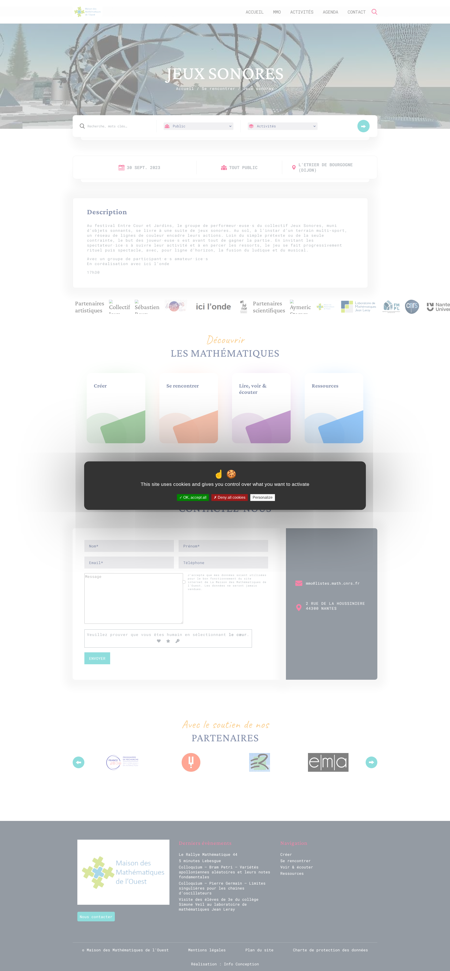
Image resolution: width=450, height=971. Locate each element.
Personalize (263, 497)
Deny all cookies (231, 497)
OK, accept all (194, 497)
